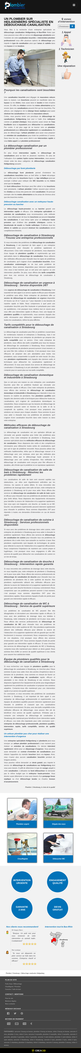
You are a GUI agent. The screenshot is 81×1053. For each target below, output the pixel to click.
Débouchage (18, 984)
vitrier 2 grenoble (31, 1037)
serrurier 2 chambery (11, 1042)
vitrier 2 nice (23, 1034)
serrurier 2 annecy (52, 1042)
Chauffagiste (9, 986)
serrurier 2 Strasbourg (21, 1040)
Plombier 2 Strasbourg (12, 973)
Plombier (18, 986)
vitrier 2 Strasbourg (36, 1040)
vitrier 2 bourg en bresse (61, 1031)
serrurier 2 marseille (35, 1034)
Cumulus (8, 989)
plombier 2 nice (13, 1034)
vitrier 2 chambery (39, 1042)
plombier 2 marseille (50, 1034)
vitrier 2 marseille (63, 1034)
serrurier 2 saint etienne (46, 1037)
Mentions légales (10, 1001)
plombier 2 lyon (61, 1040)
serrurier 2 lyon (49, 1040)
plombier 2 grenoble (17, 1037)
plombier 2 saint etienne (63, 1037)
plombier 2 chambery (25, 1042)
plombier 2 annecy (65, 1042)
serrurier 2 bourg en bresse (24, 1031)
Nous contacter (10, 1004)
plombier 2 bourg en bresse (43, 1031)
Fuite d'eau (8, 984)
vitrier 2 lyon (72, 1040)
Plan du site (9, 998)
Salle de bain (16, 989)
